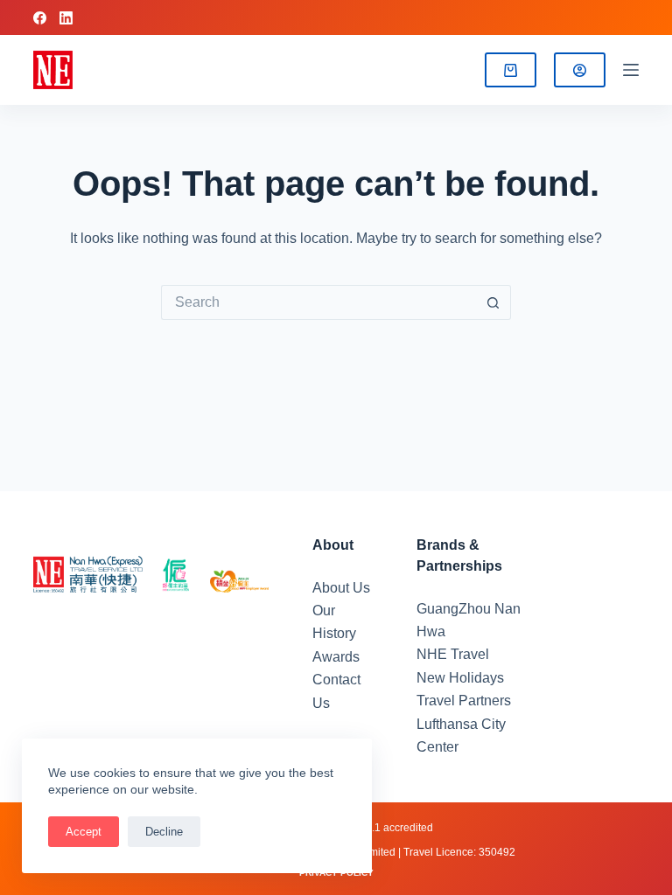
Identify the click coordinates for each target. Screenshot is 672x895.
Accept (84, 831)
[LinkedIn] (66, 17)
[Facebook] (39, 17)
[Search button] (493, 302)
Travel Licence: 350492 (459, 852)
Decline (164, 831)
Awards (336, 656)
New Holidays (460, 677)
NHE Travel (452, 654)
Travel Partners (463, 700)
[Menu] (631, 70)
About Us (341, 587)
